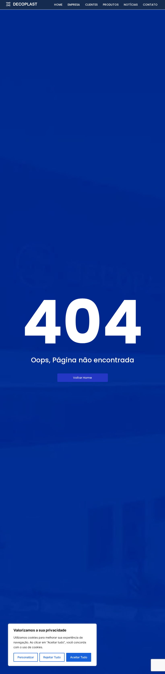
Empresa (74, 5)
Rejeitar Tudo (52, 657)
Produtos (111, 5)
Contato (150, 5)
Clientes (91, 5)
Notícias (131, 5)
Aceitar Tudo (78, 657)
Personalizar (26, 657)
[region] (52, 645)
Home (58, 5)
